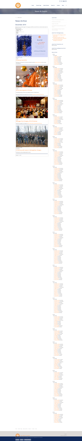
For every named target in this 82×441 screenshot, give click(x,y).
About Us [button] (53, 5)
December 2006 (57, 359)
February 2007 (56, 354)
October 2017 (56, 187)
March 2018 (56, 178)
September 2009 (57, 320)
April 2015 (56, 226)
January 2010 (56, 312)
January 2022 (56, 123)
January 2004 (56, 395)
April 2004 (56, 392)
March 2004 (56, 393)
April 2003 (56, 406)
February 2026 (56, 63)
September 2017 (57, 188)
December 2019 (57, 151)
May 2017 (56, 192)
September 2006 (57, 361)
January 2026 (56, 64)
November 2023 (57, 101)
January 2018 (56, 180)
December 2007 (57, 344)
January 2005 (56, 379)
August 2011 (56, 288)
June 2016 (56, 208)
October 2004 (56, 385)
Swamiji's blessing (38, 62)
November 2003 (57, 400)
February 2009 (56, 325)
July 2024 (55, 90)
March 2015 (56, 227)
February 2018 (56, 179)
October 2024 (56, 87)
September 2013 (57, 254)
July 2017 (55, 190)
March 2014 (56, 244)
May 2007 (56, 350)
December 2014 (57, 234)
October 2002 (56, 416)
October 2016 (56, 203)
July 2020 (55, 143)
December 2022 (57, 116)
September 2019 (57, 155)
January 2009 (56, 326)
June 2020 (56, 144)
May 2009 (56, 323)
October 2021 (56, 128)
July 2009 (55, 321)
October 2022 (56, 118)
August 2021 (56, 131)
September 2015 (57, 221)
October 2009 (56, 319)
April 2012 (56, 276)
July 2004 (55, 389)
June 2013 (56, 257)
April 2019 (56, 160)
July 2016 (55, 206)
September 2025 (57, 71)
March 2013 (56, 260)
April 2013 (56, 259)
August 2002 (56, 418)
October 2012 (56, 269)
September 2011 (57, 287)
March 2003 (56, 407)
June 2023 (56, 107)
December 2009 (57, 316)
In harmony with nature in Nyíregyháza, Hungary (28, 150)
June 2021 (56, 133)
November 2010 (57, 301)
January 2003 (56, 410)
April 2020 (56, 145)
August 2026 (56, 56)
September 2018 (57, 171)
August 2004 (56, 388)
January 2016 (56, 213)
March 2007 (56, 353)
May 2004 (56, 391)
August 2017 (56, 189)
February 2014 (56, 245)
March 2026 (56, 62)
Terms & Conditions (64, 435)
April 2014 (56, 243)
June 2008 (56, 336)
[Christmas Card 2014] (32, 45)
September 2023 (57, 103)
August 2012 (56, 271)
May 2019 (56, 159)
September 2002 (57, 417)
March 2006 (56, 366)
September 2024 (57, 88)
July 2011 (55, 289)
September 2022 (57, 119)
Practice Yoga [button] (38, 5)
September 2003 (57, 402)
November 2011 (57, 284)
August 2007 (56, 348)
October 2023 (56, 102)
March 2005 (56, 377)
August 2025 (56, 73)
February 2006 (56, 367)
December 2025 (57, 68)
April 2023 (56, 109)
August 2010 (56, 304)
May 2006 (56, 365)
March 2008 (56, 338)
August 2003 (56, 403)
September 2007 (57, 347)
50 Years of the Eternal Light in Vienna (58, 19)
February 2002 (56, 422)
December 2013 (57, 250)
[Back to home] (18, 5)
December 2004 (57, 383)
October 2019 (56, 154)
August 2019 (56, 156)
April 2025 (56, 77)
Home (33, 5)
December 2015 (57, 217)
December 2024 (57, 85)
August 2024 (56, 89)
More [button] (63, 5)
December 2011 (57, 283)
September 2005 (57, 374)
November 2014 (57, 235)
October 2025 (56, 70)
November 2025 (57, 69)
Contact (33, 428)
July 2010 (55, 305)
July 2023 (55, 106)
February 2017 (56, 196)
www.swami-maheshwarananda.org (38, 94)
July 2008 (55, 335)
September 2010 (57, 303)
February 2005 (56, 378)
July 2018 (55, 173)
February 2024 (56, 95)
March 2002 (56, 421)
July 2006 (55, 364)
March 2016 (56, 211)
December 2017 (57, 184)
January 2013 (56, 263)
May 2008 (56, 337)
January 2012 (56, 279)
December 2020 (57, 138)
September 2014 (57, 237)
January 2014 (56, 246)
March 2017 (56, 194)
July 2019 (55, 157)
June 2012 (56, 274)
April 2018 (56, 177)
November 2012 (57, 268)
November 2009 (57, 317)
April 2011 (56, 292)
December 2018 (57, 168)
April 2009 (56, 324)
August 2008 (56, 334)
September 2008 (57, 333)
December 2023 (57, 100)
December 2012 (57, 267)
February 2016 (56, 212)
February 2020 (56, 146)
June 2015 (56, 224)
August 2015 (56, 222)
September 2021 (57, 130)
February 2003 (56, 409)
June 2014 (56, 241)
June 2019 (56, 158)
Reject (22, 439)
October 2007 (56, 346)
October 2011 (56, 286)
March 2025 (56, 78)
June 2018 (56, 175)
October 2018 (56, 170)
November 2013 (57, 251)
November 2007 (57, 345)
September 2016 (57, 204)
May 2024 (56, 92)
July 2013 (55, 256)
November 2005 (57, 372)
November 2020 (57, 139)
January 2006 (56, 368)
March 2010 (56, 310)
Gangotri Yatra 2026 (55, 23)
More (36, 428)
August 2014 (56, 238)
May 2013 (56, 258)
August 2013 (56, 255)
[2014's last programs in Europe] (32, 76)
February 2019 (56, 163)
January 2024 (56, 96)
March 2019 (56, 161)
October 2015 (56, 220)
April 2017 (56, 193)
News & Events (46, 5)
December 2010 (57, 300)
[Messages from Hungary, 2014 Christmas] (32, 107)
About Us (29, 428)
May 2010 (56, 308)
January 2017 (56, 197)
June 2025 (56, 75)
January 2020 (56, 147)
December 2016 (57, 201)
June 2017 (56, 191)
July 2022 (55, 120)
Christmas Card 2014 (21, 60)
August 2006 (56, 362)
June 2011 (56, 290)
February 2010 (56, 311)
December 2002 (57, 414)
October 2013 (56, 253)
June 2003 (56, 404)
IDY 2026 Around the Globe (56, 21)
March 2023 (56, 110)
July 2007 (55, 349)
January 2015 (56, 230)
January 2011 (56, 296)
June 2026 (56, 58)
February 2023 (56, 111)
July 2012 (55, 272)
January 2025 (56, 80)
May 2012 (56, 275)
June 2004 (56, 390)
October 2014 (56, 236)
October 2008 (56, 332)
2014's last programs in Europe (24, 90)
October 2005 (56, 373)
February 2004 (56, 394)
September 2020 (57, 142)
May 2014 (56, 242)
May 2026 (56, 59)
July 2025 (55, 74)
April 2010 (56, 309)
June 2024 (56, 91)
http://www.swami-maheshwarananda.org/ (35, 123)
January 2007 (56, 355)
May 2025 (56, 76)
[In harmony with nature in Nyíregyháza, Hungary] (32, 136)
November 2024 (57, 86)
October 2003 (56, 401)
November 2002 (57, 415)
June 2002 (56, 419)
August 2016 (56, 205)
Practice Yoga (20, 428)
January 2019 (56, 164)
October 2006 (56, 360)
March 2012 (56, 277)
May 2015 (56, 225)
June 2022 (56, 121)
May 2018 (56, 176)
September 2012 (57, 270)
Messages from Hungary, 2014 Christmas (26, 121)
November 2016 (57, 202)
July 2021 (55, 132)
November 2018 (57, 169)
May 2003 (56, 405)
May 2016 (56, 209)
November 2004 (57, 384)
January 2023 (56, 112)
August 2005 (56, 376)
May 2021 (56, 134)
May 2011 (56, 291)
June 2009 (56, 322)
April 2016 (56, 210)
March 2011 (56, 293)
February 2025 (56, 79)
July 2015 (55, 223)
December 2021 (57, 127)
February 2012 (56, 278)
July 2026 (55, 57)
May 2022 (56, 122)
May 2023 (56, 108)
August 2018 (56, 172)
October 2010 (56, 302)
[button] (66, 5)
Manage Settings (27, 439)
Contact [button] (58, 5)
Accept (17, 439)
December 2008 (57, 331)
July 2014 (55, 239)
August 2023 (56, 104)
